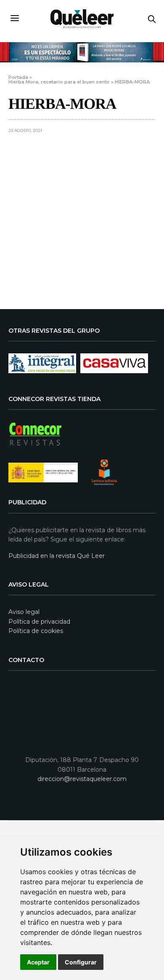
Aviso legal (24, 612)
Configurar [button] (81, 962)
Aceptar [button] (38, 962)
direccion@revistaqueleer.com (82, 779)
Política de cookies (35, 631)
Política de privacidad (39, 621)
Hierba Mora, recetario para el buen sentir (59, 82)
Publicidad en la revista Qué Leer (56, 556)
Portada (18, 77)
